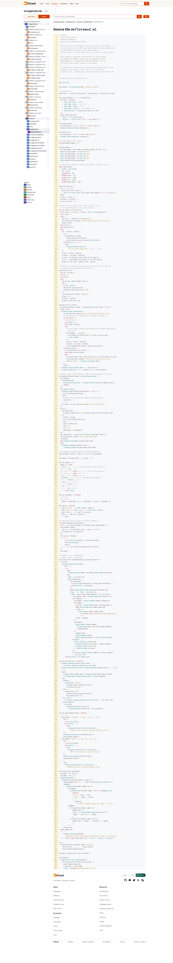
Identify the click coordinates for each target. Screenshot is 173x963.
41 (56, 121)
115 (56, 281)
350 (56, 788)
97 (56, 242)
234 (56, 538)
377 (56, 847)
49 (56, 139)
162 (56, 382)
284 (56, 646)
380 (56, 853)
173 (56, 406)
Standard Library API (106, 908)
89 (56, 225)
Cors (31, 43)
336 (56, 758)
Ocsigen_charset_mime (37, 75)
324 (56, 732)
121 (56, 294)
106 (56, 262)
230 (56, 529)
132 (56, 318)
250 (56, 572)
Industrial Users (58, 900)
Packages (54, 3)
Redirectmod (34, 94)
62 (56, 167)
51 (56, 143)
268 (56, 611)
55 (56, 151)
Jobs (55, 935)
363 (56, 816)
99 (56, 246)
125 (56, 303)
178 (56, 417)
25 (56, 87)
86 (56, 218)
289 (56, 657)
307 (56, 695)
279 (56, 635)
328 (56, 741)
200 (56, 464)
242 (56, 555)
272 (56, 620)
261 (56, 596)
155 (56, 367)
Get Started (103, 896)
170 (56, 400)
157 (56, 372)
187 (56, 436)
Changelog (56, 891)
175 (56, 411)
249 (56, 570)
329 (56, 743)
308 (56, 698)
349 (56, 786)
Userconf (33, 116)
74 (56, 192)
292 (56, 663)
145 (56, 346)
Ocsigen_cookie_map (37, 70)
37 (56, 113)
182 (56, 426)
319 (56, 721)
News (71, 3)
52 (56, 145)
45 (56, 130)
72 (56, 188)
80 (56, 205)
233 (56, 536)
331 (56, 747)
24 (56, 85)
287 (56, 652)
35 (56, 108)
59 (56, 160)
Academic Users (58, 904)
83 (56, 212)
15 (56, 65)
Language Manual (105, 904)
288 (56, 654)
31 (56, 100)
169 (56, 398)
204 (56, 473)
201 (56, 467)
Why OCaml (57, 908)
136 (56, 326)
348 (56, 784)
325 (56, 734)
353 (56, 795)
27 (56, 91)
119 (56, 290)
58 (56, 158)
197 (56, 458)
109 (56, 268)
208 (56, 482)
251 (56, 575)
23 (56, 82)
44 (56, 128)
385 (56, 864)
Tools (47, 3)
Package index (58, 22)
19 (56, 74)
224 (56, 516)
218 (56, 503)
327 (56, 739)
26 (56, 89)
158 (56, 374)
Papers (101, 921)
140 (56, 335)
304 (56, 689)
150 (56, 357)
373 (56, 838)
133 (56, 320)
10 (56, 54)
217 (56, 501)
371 (56, 834)
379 (56, 851)
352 (56, 793)
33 (56, 104)
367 (56, 825)
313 (56, 708)
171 (56, 402)
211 (56, 488)
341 (56, 769)
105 (56, 259)
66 (56, 175)
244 (56, 559)
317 (56, 717)
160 (56, 378)
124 (56, 300)
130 (56, 313)
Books (101, 913)
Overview (31, 16)
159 (56, 376)
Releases (56, 896)
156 (56, 370)
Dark (133, 875)
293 (56, 665)
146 (56, 348)
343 (56, 773)
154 (56, 365)
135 (56, 324)
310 (56, 702)
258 (56, 590)
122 (56, 296)
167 (56, 393)
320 (56, 724)
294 (56, 667)
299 (56, 678)
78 (56, 201)
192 (56, 447)
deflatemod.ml (36, 132)
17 (56, 69)
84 (56, 214)
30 (56, 97)
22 (56, 80)
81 (56, 208)
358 (56, 806)
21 (56, 78)
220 (56, 508)
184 (56, 430)
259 (56, 592)
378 (56, 849)
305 (56, 691)
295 (56, 670)
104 (56, 257)
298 (56, 676)
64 (56, 171)
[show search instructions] (146, 16)
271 (56, 618)
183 (56, 428)
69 (56, 182)
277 (56, 631)
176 (56, 413)
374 (56, 840)
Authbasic (33, 37)
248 (56, 568)
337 (56, 760)
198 (56, 460)
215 (56, 497)
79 (56, 203)
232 (56, 534)
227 (56, 523)
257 (56, 588)
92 (56, 231)
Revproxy (33, 99)
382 (56, 857)
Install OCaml (103, 891)
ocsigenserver (33, 11)
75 (56, 195)
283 (56, 644)
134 (56, 322)
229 (56, 527)
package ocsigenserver (32, 21)
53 (56, 147)
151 (56, 359)
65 (56, 173)
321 (56, 726)
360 (56, 810)
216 (56, 499)
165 (56, 389)
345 (56, 778)
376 (56, 844)
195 (56, 454)
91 (56, 229)
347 (56, 782)
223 (56, 514)
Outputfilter (34, 89)
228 (56, 525)
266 (56, 607)
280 (56, 637)
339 (56, 765)
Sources (32, 118)
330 (56, 745)
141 (56, 337)
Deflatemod (34, 48)
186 (56, 434)
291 (56, 661)
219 (56, 506)
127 (56, 307)
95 (56, 238)
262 (56, 598)
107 (56, 264)
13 (56, 61)
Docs (44, 16)
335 (56, 756)
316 (56, 715)
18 (56, 72)
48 (56, 136)
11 (56, 56)
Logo (101, 930)
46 (56, 132)
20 (56, 76)
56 (56, 154)
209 (56, 484)
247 (56, 566)
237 (56, 544)
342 (56, 771)
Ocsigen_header (35, 78)
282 (56, 642)
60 (56, 162)
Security (70, 942)
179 (56, 419)
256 (56, 585)
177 (56, 415)
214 (56, 495)
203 (56, 471)
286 (56, 650)
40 (56, 119)
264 (56, 603)
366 (56, 823)
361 (56, 812)
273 (56, 622)
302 (56, 685)
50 (56, 141)
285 (56, 648)
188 (56, 439)
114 (56, 279)
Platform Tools (104, 900)
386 (56, 866)
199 (56, 462)
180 (56, 421)
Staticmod (33, 110)
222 (56, 512)
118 (56, 287)
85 (56, 216)
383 (56, 860)
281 (56, 639)
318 (56, 719)
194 (56, 452)
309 (56, 700)
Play (77, 3)
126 (56, 305)
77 (56, 199)
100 (56, 249)
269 (56, 613)
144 (56, 344)
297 (56, 674)
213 (56, 493)
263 (56, 600)
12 (56, 59)
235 (56, 540)
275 (56, 626)
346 (56, 780)
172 (56, 404)
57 (56, 156)
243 (56, 557)
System (142, 875)
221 (56, 510)
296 (56, 672)
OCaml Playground (105, 926)
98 (56, 244)
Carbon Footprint (88, 942)
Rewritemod (34, 105)
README (32, 27)
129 (56, 311)
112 (56, 275)
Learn (41, 3)
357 (56, 803)
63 (56, 169)
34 (56, 106)
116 (56, 283)
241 (56, 553)
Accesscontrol (35, 32)
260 (56, 594)
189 (56, 441)
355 (56, 799)
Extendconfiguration (37, 54)
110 (56, 270)
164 (56, 387)
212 (56, 490)
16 (56, 67)
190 (56, 443)
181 (56, 423)
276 (56, 629)
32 (56, 102)
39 (56, 117)
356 (56, 801)
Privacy (122, 942)
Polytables (33, 83)
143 (56, 341)
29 (56, 95)
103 (56, 255)
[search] (146, 3)
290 (56, 659)
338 (56, 762)
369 (56, 829)
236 (56, 542)
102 (56, 253)
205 (56, 475)
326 (56, 736)
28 (56, 93)
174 (56, 408)
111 (56, 272)
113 (56, 277)
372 (56, 836)
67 (56, 177)
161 (56, 380)
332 (56, 749)
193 (56, 449)
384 (56, 862)
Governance (107, 942)
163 (56, 385)
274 (56, 624)
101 (56, 251)
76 (56, 197)
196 (56, 456)
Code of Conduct (140, 942)
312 (56, 706)
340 (56, 767)
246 (56, 564)
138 (56, 331)
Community (63, 3)
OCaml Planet (57, 930)
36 (56, 110)
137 (56, 328)
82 (56, 210)
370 (56, 831)
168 (56, 395)
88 (56, 223)
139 (56, 333)
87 (56, 221)
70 (56, 184)
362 (56, 814)
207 (56, 480)
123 (56, 298)
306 (56, 693)
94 (56, 236)
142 (56, 339)
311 (56, 704)
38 (56, 115)
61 (56, 164)
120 (56, 292)
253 (56, 579)
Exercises (102, 917)
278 (56, 633)
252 (56, 577)
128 (56, 309)
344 (56, 775)
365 (56, 821)
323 (56, 730)
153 (56, 363)
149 (56, 354)
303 (56, 687)
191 (56, 445)
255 (56, 583)
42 (56, 123)
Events (55, 926)
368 (56, 827)
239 (56, 549)
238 (56, 547)
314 (56, 711)
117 (56, 285)
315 (56, 713)
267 (56, 609)
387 (56, 868)
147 (56, 350)
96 (56, 240)
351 (56, 790)
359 (56, 808)
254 (56, 581)
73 (56, 190)
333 (56, 752)
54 (56, 149)
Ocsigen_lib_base (35, 59)
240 (56, 551)
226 (56, 521)
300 (56, 680)
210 (56, 486)
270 (56, 616)
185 (56, 432)
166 (56, 391)
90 (56, 227)
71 (56, 186)
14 (56, 63)
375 (56, 842)
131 (56, 316)
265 (56, 605)
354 (56, 797)
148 (56, 352)
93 (56, 233)
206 (56, 477)
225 (56, 518)
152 (56, 361)
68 (56, 180)
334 (56, 754)
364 (56, 819)
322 (56, 728)
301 (56, 683)
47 (56, 134)
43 (56, 126)
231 (56, 531)
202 (56, 469)
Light (125, 875)
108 (56, 266)
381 (56, 855)
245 (56, 562)
